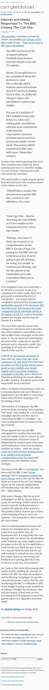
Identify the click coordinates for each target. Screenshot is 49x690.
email (33, 641)
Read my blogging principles (12, 677)
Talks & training (15, 2)
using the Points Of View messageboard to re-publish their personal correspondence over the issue (22, 454)
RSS (25, 641)
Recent (23, 622)
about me (20, 637)
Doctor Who (31, 499)
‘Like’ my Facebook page (26, 644)
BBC (30, 617)
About (22, 2)
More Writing (15, 490)
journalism (35, 12)
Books (7, 2)
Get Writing (32, 469)
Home (2, 2)
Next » (37, 622)
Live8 (4, 502)
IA (29, 12)
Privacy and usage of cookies (12, 681)
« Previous (10, 622)
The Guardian (8, 36)
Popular (30, 622)
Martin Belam (5, 31)
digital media (6, 14)
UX (25, 12)
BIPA (39, 167)
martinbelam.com (28, 634)
